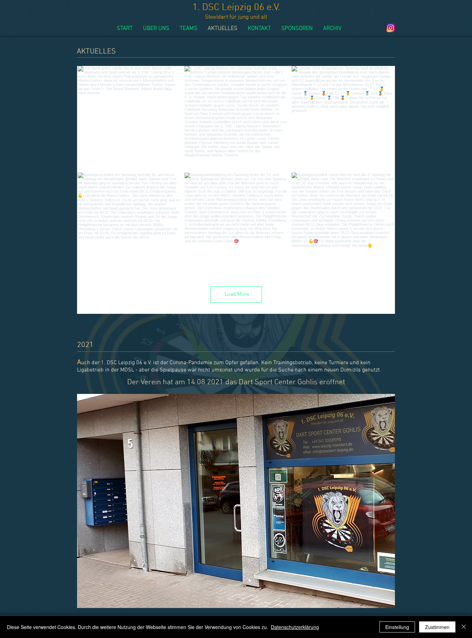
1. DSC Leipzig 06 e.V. (236, 7)
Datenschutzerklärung (295, 627)
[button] (236, 501)
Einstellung (397, 627)
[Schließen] (464, 626)
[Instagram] (390, 27)
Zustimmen (437, 627)
